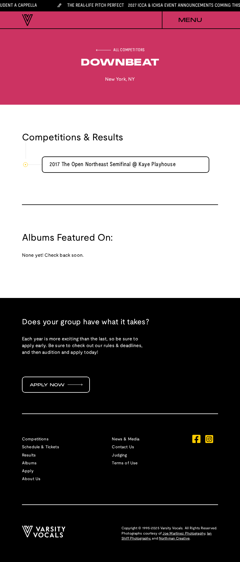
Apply (28, 471)
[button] (190, 20)
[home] (27, 20)
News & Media (125, 439)
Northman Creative (174, 538)
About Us (31, 479)
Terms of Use (125, 463)
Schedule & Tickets (40, 447)
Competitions (35, 439)
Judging (119, 455)
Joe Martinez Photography (183, 533)
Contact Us (123, 447)
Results (29, 455)
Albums (29, 463)
